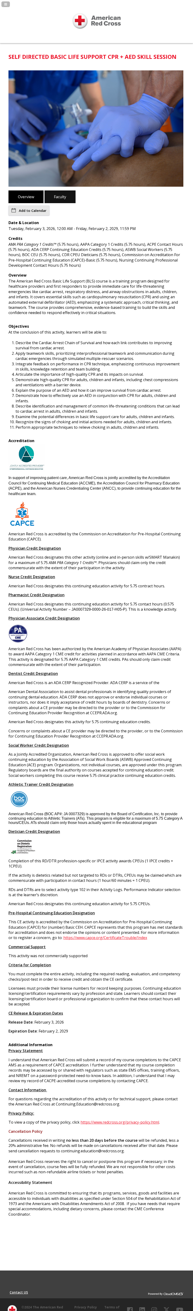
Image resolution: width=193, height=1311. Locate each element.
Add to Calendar (32, 210)
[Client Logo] (96, 33)
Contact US (19, 1292)
